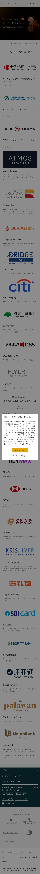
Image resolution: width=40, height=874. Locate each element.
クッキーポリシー (13, 444)
